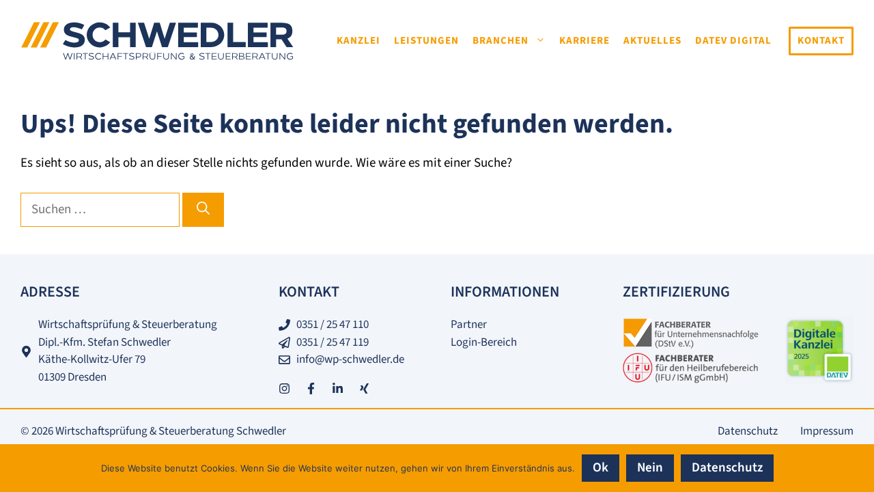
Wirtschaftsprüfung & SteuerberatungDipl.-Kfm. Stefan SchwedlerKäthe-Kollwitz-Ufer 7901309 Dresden (127, 350)
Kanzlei (358, 40)
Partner (469, 324)
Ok (600, 468)
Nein (650, 468)
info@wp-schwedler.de (350, 359)
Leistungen (426, 40)
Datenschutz (748, 431)
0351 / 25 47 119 (332, 342)
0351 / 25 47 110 (332, 324)
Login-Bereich (484, 342)
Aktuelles (652, 40)
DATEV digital (733, 40)
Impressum (827, 431)
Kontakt (821, 40)
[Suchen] (203, 210)
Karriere (584, 40)
